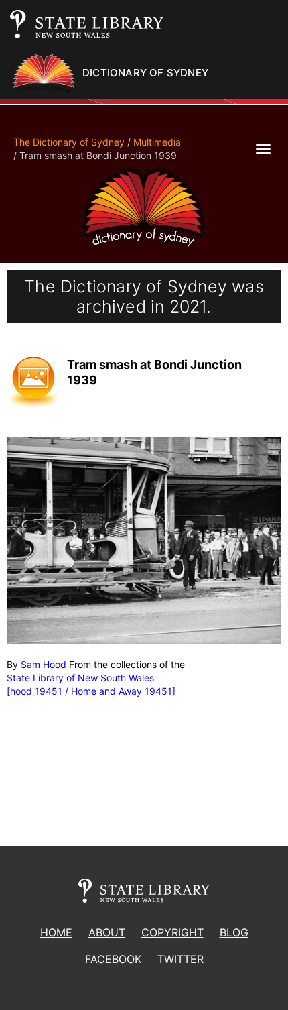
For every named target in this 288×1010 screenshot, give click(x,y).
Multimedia (157, 142)
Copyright (172, 932)
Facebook (113, 959)
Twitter (180, 959)
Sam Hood (43, 664)
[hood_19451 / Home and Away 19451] (91, 691)
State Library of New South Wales (80, 677)
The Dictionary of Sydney (69, 142)
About (106, 932)
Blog (234, 932)
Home (56, 932)
